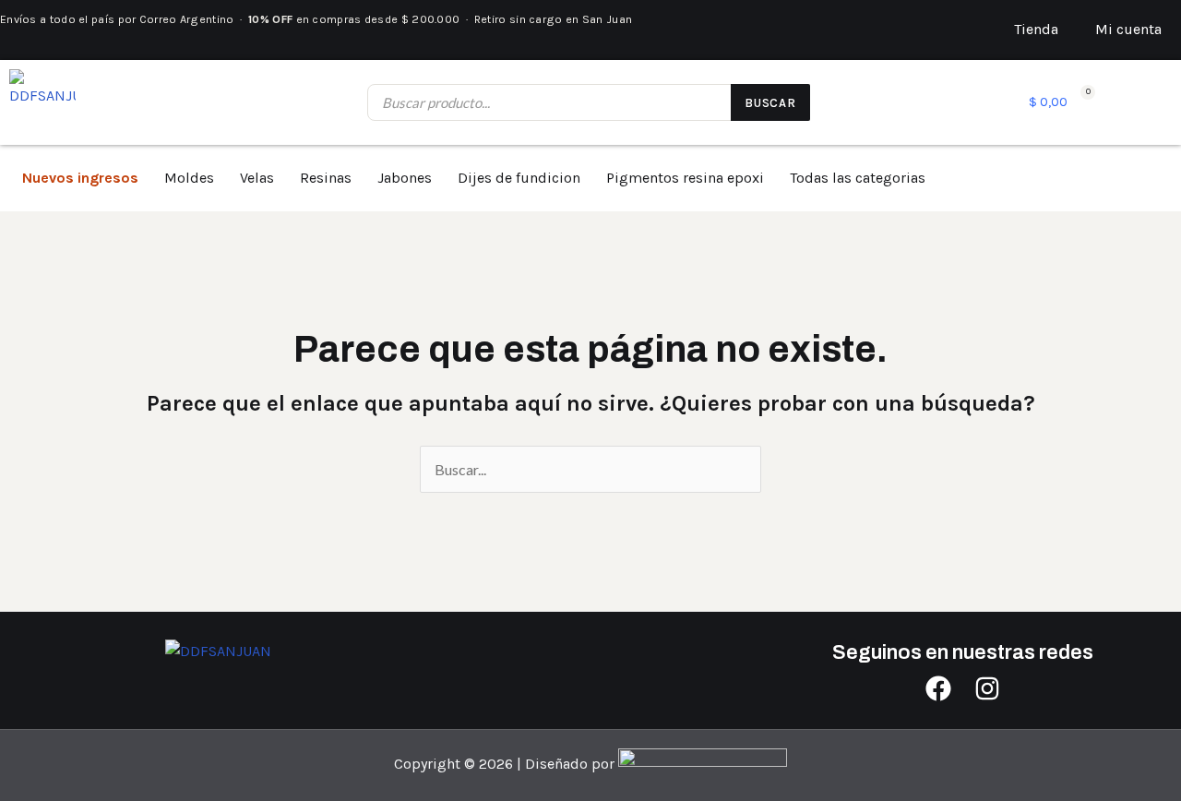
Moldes (189, 177)
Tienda (1036, 29)
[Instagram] (987, 688)
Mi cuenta (1128, 29)
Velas (257, 177)
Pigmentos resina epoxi (685, 177)
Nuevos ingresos (80, 177)
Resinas (326, 177)
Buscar (770, 103)
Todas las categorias (857, 177)
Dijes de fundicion (519, 177)
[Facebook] (938, 688)
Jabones (404, 177)
